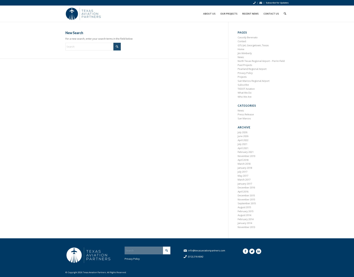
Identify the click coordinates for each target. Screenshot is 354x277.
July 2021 (242, 144)
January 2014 (245, 223)
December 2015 (246, 195)
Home (241, 49)
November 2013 (246, 227)
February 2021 (246, 152)
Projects (242, 76)
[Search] (285, 13)
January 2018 (245, 167)
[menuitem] (254, 3)
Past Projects (245, 65)
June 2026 (243, 136)
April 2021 (243, 148)
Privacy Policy (245, 73)
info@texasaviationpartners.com (206, 250)
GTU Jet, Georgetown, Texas (253, 45)
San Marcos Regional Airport (253, 81)
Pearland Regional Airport (252, 69)
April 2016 (243, 191)
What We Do (244, 92)
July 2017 (242, 171)
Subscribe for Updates (277, 2)
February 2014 (246, 219)
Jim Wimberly (245, 53)
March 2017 (244, 179)
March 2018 (244, 163)
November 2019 (246, 156)
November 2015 (246, 199)
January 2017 (245, 183)
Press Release (246, 114)
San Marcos (244, 118)
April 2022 (243, 140)
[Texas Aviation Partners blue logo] (83, 13)
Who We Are (244, 96)
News (241, 57)
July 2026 (242, 132)
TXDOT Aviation (246, 88)
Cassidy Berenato (248, 37)
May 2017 (243, 175)
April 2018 (243, 160)
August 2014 (244, 215)
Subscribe (243, 84)
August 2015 (244, 207)
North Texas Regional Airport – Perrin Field (261, 61)
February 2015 (246, 211)
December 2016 (246, 187)
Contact (242, 41)
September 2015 (247, 203)
